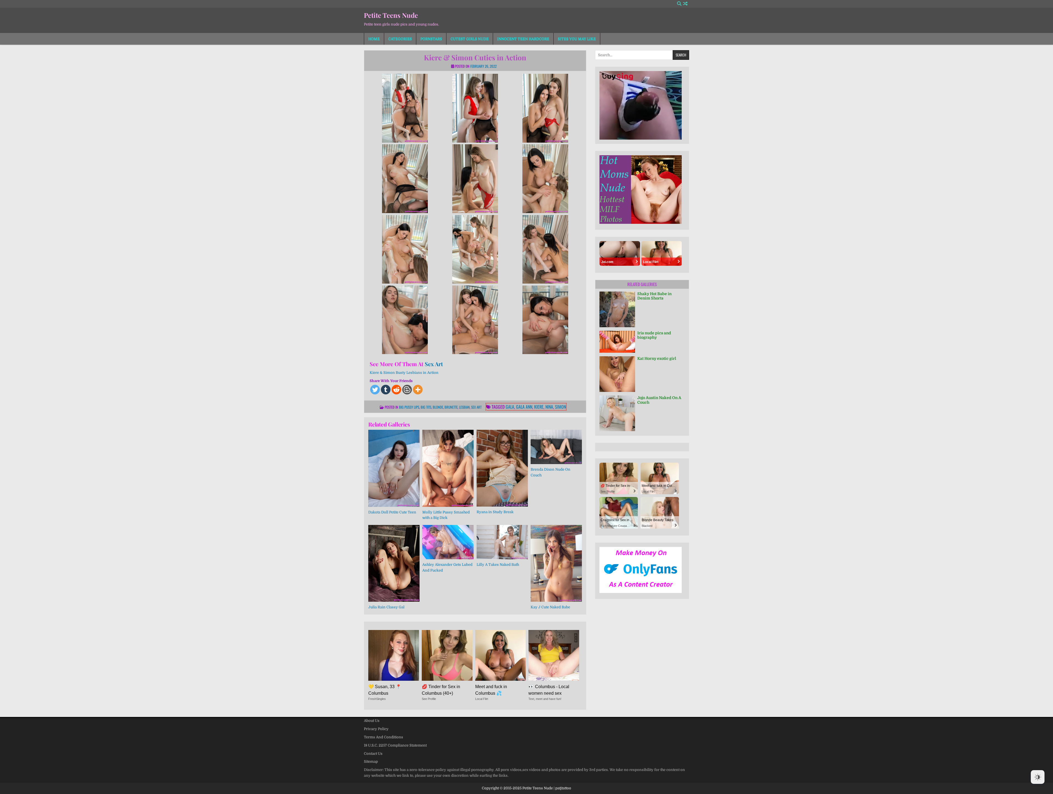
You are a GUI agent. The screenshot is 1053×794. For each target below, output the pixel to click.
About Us (372, 721)
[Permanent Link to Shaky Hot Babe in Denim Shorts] (617, 309)
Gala (510, 406)
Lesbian (464, 407)
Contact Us (373, 753)
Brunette (451, 407)
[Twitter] (375, 389)
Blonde (438, 407)
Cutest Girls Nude (470, 39)
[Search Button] (679, 3)
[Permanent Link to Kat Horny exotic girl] (617, 374)
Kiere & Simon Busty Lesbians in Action (404, 373)
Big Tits (426, 407)
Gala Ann (524, 406)
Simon (560, 406)
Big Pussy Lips (409, 407)
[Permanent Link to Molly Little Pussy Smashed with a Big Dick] (448, 468)
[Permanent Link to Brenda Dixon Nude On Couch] (556, 447)
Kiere (539, 406)
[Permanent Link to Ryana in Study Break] (502, 468)
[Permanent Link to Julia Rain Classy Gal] (394, 563)
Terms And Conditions (383, 737)
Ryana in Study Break (495, 512)
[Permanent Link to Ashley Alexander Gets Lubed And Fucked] (448, 542)
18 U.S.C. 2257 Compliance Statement (395, 745)
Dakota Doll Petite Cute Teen (392, 512)
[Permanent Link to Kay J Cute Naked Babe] (556, 563)
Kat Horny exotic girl (656, 358)
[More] (418, 389)
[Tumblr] (385, 389)
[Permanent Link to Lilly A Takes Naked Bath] (502, 542)
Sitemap (371, 761)
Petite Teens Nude (391, 15)
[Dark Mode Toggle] (1038, 777)
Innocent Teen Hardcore (523, 39)
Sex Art (434, 364)
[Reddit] (396, 389)
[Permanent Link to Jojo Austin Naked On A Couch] (617, 413)
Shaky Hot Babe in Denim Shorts (654, 296)
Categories (400, 39)
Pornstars (431, 39)
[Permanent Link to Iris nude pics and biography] (617, 342)
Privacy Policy (376, 729)
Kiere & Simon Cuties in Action (475, 57)
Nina (549, 406)
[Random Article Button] (685, 3)
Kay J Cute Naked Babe (550, 607)
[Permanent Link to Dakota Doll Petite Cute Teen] (394, 468)
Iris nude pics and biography (654, 335)
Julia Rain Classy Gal (386, 607)
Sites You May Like (577, 39)
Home (374, 39)
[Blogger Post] (407, 389)
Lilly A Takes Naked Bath (498, 565)
